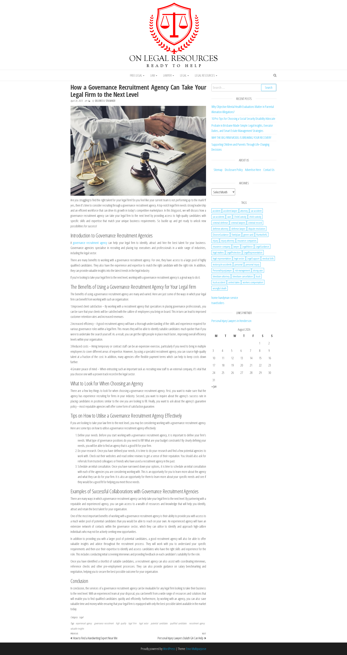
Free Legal (136, 75)
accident (216, 210)
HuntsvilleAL (261, 234)
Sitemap (218, 169)
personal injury (252, 264)
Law (152, 75)
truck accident (219, 282)
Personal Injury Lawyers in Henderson (231, 321)
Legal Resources (205, 75)
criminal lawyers (238, 222)
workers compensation (253, 282)
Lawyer (167, 75)
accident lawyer (230, 210)
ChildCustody (240, 216)
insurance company (221, 246)
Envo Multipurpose (196, 649)
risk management (242, 270)
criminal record (255, 222)
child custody (255, 216)
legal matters (218, 252)
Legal (183, 75)
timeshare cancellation (243, 276)
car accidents (218, 216)
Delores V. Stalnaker (105, 100)
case (229, 216)
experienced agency (84, 623)
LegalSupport (253, 258)
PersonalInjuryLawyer (222, 270)
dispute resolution (256, 228)
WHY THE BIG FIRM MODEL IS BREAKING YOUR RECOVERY (241, 137)
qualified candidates (178, 623)
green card (248, 234)
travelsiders (217, 303)
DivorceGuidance (221, 234)
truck (258, 276)
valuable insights (77, 628)
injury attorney (227, 240)
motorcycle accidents (222, 264)
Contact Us (269, 169)
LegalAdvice (247, 246)
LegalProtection (234, 252)
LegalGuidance (262, 246)
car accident (256, 210)
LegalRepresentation (253, 252)
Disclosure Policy (234, 169)
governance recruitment (103, 623)
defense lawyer (238, 228)
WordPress (169, 649)
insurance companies (246, 240)
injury (215, 240)
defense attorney (220, 228)
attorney (244, 210)
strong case (258, 270)
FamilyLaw (236, 234)
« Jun (214, 386)
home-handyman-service (224, 297)
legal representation (222, 258)
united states (234, 282)
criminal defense (220, 222)
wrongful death (219, 288)
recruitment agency (197, 623)
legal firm (132, 623)
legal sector (143, 623)
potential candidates (159, 623)
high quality (121, 623)
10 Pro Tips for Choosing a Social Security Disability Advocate (243, 118)
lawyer (236, 246)
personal (239, 264)
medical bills (268, 258)
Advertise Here (253, 169)
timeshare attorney (221, 276)
